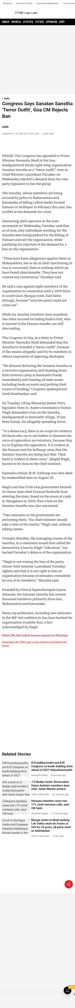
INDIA (5, 22)
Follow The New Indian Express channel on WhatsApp (35, 635)
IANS (5, 127)
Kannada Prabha (24, 3)
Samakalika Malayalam (48, 3)
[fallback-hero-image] (16, 769)
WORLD (16, 22)
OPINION (51, 22)
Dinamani (7, 3)
